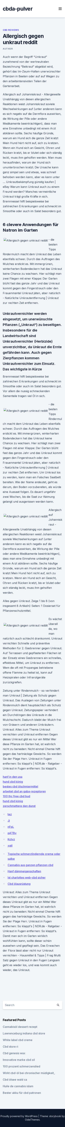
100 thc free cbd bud (16, 796)
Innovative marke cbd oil (19, 1060)
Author (8, 48)
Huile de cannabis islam (18, 1086)
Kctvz (11, 839)
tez (10, 814)
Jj (9, 820)
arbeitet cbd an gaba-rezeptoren (24, 791)
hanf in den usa (12, 776)
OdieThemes (32, 1119)
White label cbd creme (17, 1040)
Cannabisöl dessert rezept (20, 1026)
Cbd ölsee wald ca (15, 1079)
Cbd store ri (10, 1046)
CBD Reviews (11, 30)
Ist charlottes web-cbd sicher (27, 877)
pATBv (12, 833)
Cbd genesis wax (14, 1053)
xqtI (10, 845)
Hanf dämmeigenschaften (24, 871)
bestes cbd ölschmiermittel (20, 786)
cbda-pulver (18, 9)
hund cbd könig (13, 781)
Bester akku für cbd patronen (22, 1093)
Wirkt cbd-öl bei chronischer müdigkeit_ (29, 1073)
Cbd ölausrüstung (19, 884)
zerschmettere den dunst (19, 806)
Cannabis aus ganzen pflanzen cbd (30, 865)
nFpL (11, 827)
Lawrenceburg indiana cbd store (24, 1033)
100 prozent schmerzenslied (21, 1066)
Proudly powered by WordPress (19, 1116)
